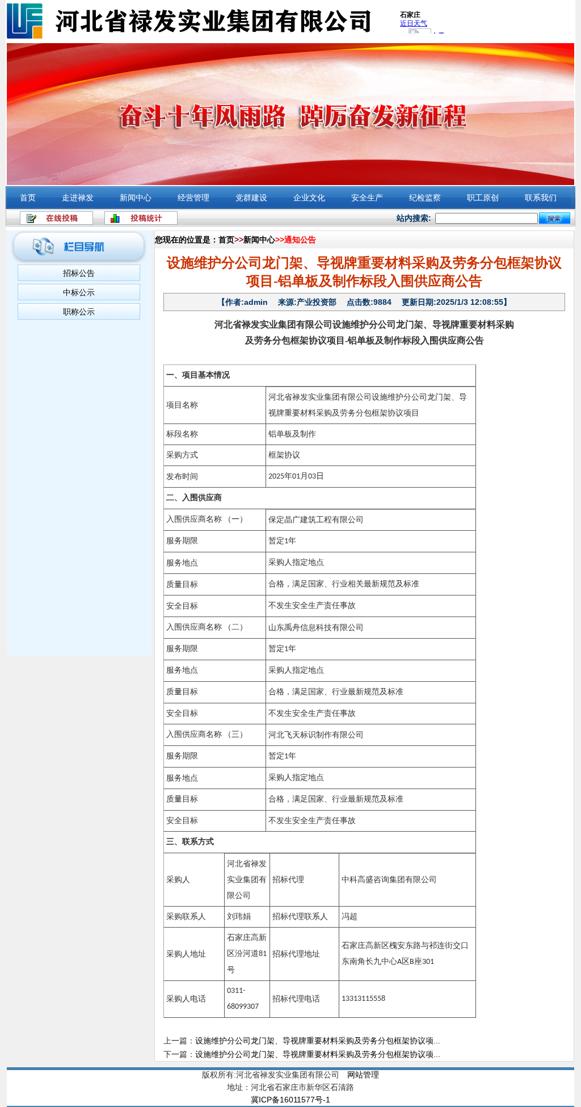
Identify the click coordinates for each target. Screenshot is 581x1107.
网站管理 (363, 1074)
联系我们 (541, 197)
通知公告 (300, 239)
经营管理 (193, 197)
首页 (28, 197)
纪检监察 (425, 197)
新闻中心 (135, 197)
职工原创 (483, 197)
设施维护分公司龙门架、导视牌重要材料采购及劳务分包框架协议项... (317, 1040)
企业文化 (309, 197)
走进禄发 (78, 197)
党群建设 (251, 197)
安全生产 (367, 197)
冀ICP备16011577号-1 (290, 1099)
